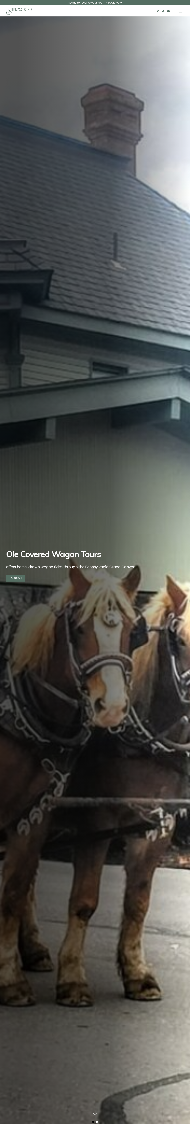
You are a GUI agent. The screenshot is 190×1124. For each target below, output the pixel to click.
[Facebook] (174, 11)
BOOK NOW (114, 2)
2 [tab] (97, 1122)
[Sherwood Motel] (19, 11)
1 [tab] (93, 1122)
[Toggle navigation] (180, 11)
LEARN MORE (15, 578)
